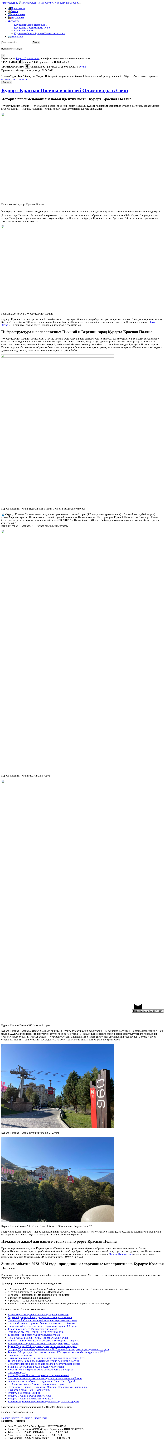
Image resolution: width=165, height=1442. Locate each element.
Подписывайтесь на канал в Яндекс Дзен (24, 1418)
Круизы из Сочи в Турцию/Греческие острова (39, 33)
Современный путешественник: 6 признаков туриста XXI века (42, 1326)
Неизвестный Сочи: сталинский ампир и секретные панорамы (42, 1320)
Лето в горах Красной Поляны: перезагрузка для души (38, 1337)
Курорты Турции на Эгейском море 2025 (30, 1398)
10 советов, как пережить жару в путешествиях (34, 1334)
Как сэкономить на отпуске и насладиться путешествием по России (45, 1378)
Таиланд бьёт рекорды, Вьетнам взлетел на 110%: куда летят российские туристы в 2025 (56, 1352)
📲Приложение (16, 8)
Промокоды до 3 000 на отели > (147, 1011)
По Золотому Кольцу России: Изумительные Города (36, 1384)
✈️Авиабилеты (16, 14)
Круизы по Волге (23, 30)
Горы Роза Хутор (17, 1372)
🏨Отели (13, 11)
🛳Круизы (13, 20)
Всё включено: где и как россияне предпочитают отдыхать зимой (44, 1363)
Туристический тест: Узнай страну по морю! (32, 1329)
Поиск (36, 42)
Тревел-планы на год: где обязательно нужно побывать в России (43, 1360)
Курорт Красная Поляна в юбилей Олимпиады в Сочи (64, 90)
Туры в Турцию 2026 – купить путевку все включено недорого (42, 1346)
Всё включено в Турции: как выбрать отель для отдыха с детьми (43, 1343)
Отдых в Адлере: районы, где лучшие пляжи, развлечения (40, 1317)
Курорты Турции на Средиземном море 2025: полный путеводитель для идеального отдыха (58, 1349)
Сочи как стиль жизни (20, 1355)
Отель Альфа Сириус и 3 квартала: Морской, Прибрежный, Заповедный (47, 1387)
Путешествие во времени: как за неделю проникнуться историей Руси (46, 1358)
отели (83, 66)
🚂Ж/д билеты (16, 17)
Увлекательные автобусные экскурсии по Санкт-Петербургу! (41, 1381)
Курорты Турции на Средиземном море (29, 1395)
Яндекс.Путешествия (27, 58)
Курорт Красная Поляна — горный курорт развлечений (38, 1375)
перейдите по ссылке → (14, 79)
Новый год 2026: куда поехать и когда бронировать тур (38, 1314)
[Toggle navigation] (79, 3)
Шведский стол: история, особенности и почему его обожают (42, 1323)
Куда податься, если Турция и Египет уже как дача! (36, 1331)
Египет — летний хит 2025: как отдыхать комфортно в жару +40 (43, 1340)
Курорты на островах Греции (24, 1392)
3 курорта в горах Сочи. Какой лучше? (29, 1390)
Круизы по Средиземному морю (32, 27)
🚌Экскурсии (15, 36)
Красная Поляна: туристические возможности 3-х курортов (40, 1369)
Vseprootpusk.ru (9, 2)
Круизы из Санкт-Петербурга (30, 24)
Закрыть (7, 82)
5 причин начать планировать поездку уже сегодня (36, 1366)
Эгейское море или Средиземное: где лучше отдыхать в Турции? (43, 1401)
